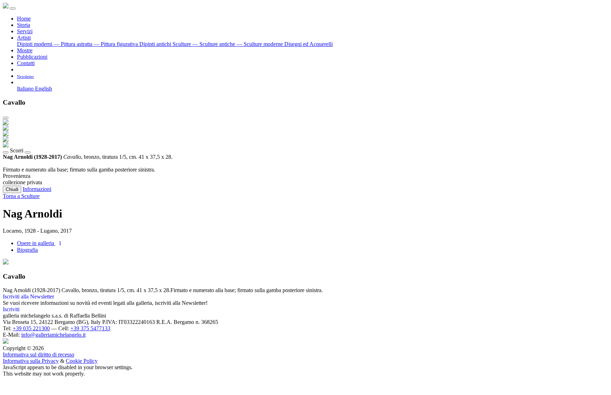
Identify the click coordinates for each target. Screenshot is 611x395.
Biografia (27, 250)
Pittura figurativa (116, 44)
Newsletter (25, 76)
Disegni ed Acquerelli (308, 44)
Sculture (182, 44)
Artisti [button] (24, 38)
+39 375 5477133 (90, 328)
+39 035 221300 (31, 328)
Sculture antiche (214, 44)
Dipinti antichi (156, 44)
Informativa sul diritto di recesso (38, 355)
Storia (23, 25)
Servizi (25, 31)
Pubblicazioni (32, 57)
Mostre (25, 50)
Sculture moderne (260, 44)
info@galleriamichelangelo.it (53, 335)
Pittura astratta (74, 44)
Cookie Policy (82, 361)
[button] (19, 82)
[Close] (5, 118)
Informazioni (37, 189)
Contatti (26, 63)
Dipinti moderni (35, 44)
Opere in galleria (39, 243)
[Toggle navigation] (13, 8)
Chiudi (12, 189)
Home (24, 19)
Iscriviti (11, 309)
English (43, 89)
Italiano (26, 89)
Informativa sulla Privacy (31, 361)
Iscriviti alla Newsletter (28, 297)
